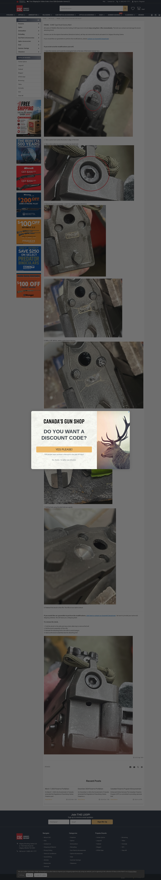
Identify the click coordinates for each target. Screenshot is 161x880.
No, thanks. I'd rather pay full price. (64, 460)
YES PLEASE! (64, 449)
